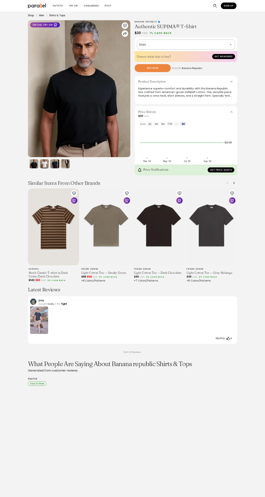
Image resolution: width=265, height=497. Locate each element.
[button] (186, 45)
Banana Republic (146, 21)
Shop (31, 15)
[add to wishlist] (74, 193)
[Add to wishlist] (125, 25)
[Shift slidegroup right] (234, 183)
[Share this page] (125, 33)
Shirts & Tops (57, 15)
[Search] (215, 5)
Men (41, 15)
